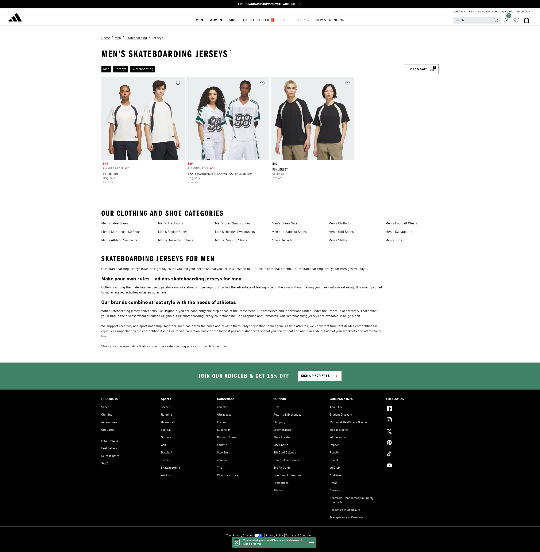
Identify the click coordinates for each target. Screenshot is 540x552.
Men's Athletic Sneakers (119, 240)
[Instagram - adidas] (412, 420)
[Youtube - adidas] (412, 466)
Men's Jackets (282, 240)
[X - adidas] (412, 431)
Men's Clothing (339, 223)
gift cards (507, 12)
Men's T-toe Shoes (114, 223)
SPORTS (302, 20)
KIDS (232, 20)
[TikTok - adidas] (412, 454)
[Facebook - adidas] (412, 409)
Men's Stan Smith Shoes (232, 223)
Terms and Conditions (299, 535)
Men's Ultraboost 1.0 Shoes (121, 232)
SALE (286, 20)
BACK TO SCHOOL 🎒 (259, 20)
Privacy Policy (275, 535)
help (471, 12)
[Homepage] (15, 18)
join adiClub (523, 12)
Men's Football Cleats (401, 223)
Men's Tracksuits (170, 223)
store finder (459, 12)
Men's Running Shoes (231, 240)
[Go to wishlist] (516, 20)
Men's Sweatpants (398, 232)
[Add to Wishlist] (178, 84)
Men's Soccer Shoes (173, 232)
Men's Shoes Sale (284, 223)
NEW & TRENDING (329, 20)
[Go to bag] (526, 20)
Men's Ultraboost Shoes (289, 232)
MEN (199, 20)
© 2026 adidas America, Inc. (270, 546)
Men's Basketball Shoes (175, 240)
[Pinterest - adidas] (412, 443)
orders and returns (488, 12)
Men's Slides (337, 240)
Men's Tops (393, 240)
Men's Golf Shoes (341, 232)
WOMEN (216, 20)
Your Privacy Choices (239, 535)
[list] (251, 69)
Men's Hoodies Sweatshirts (235, 232)
